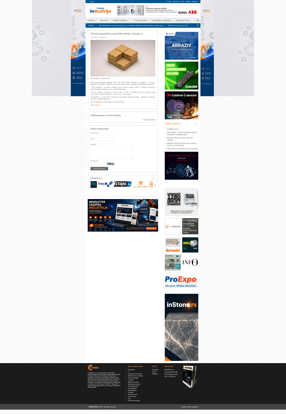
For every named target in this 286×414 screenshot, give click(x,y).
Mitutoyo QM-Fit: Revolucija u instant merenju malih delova (181, 141)
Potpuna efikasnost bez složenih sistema (180, 136)
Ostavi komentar (149, 120)
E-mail (92, 139)
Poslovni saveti (132, 396)
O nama (169, 1)
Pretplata (194, 1)
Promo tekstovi (140, 20)
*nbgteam (194, 409)
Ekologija (131, 394)
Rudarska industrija (134, 402)
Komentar (93, 144)
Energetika (131, 372)
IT (128, 374)
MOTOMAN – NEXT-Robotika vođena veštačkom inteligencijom (182, 130)
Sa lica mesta (132, 398)
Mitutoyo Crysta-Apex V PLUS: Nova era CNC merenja (154, 25)
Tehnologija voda (133, 388)
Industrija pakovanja (134, 386)
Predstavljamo (132, 392)
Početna (91, 20)
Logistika (130, 382)
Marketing (176, 1)
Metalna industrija (133, 384)
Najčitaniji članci (183, 20)
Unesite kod (94, 161)
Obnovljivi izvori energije (135, 378)
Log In (91, 1)
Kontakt (188, 1)
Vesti (129, 400)
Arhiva (182, 1)
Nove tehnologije (133, 380)
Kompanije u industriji (161, 20)
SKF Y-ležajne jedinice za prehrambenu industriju (177, 150)
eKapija (97, 105)
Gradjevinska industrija (135, 376)
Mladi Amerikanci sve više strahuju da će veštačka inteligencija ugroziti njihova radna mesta (98, 25)
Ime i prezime (94, 133)
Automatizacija (132, 390)
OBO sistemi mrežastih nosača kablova (182, 145)
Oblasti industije (120, 20)
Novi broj (104, 20)
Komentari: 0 (103, 37)
